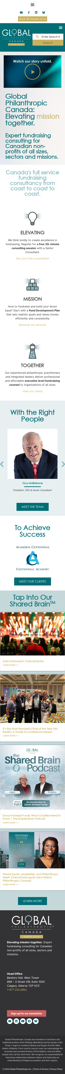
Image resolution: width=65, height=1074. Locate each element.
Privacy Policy (56, 1069)
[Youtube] (21, 12)
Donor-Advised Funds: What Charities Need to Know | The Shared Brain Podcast (32, 817)
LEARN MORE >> (11, 665)
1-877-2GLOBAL (17, 989)
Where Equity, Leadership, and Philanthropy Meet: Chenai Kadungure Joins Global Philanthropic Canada (30, 877)
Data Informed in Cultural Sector (23, 661)
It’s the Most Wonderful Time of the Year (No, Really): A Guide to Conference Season (30, 730)
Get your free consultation (32, 258)
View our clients (32, 391)
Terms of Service (40, 1069)
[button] (32, 4)
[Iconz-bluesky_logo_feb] (44, 12)
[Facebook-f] (28, 12)
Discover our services (32, 325)
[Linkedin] (36, 12)
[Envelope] (10, 1021)
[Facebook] (29, 1021)
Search (48, 42)
